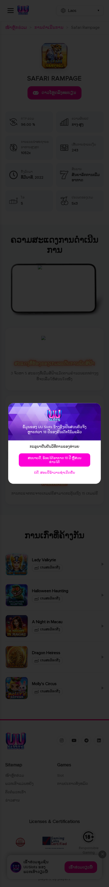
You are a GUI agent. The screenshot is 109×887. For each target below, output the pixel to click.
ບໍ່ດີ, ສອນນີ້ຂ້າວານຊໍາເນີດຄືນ (54, 473)
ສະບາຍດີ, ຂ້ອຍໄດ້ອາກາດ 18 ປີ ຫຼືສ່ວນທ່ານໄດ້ (54, 460)
